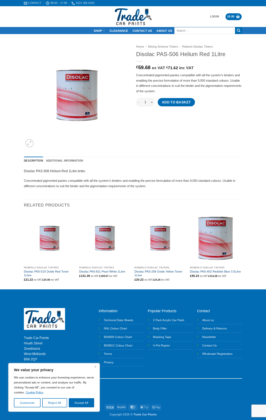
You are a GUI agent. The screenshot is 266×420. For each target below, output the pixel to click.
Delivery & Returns (214, 328)
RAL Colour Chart (115, 328)
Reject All (54, 402)
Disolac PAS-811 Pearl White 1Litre (102, 271)
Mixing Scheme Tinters (163, 46)
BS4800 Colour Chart (118, 337)
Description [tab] (33, 160)
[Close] (95, 366)
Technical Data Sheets (118, 320)
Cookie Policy (34, 392)
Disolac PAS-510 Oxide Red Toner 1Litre (46, 273)
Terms (108, 353)
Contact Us (209, 345)
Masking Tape (162, 337)
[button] (214, 16)
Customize (27, 402)
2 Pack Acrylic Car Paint (168, 320)
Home (140, 46)
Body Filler (160, 328)
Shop (98, 30)
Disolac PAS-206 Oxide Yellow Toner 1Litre (158, 273)
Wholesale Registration (217, 353)
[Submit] (238, 30)
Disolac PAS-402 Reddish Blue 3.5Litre (215, 271)
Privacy (108, 362)
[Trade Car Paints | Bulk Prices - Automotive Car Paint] (133, 16)
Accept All (81, 402)
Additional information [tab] (64, 160)
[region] (54, 387)
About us (164, 30)
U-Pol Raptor (161, 345)
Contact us (142, 30)
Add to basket (176, 102)
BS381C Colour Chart (118, 345)
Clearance (119, 30)
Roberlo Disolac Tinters (197, 46)
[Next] (241, 250)
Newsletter (209, 337)
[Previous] (24, 250)
